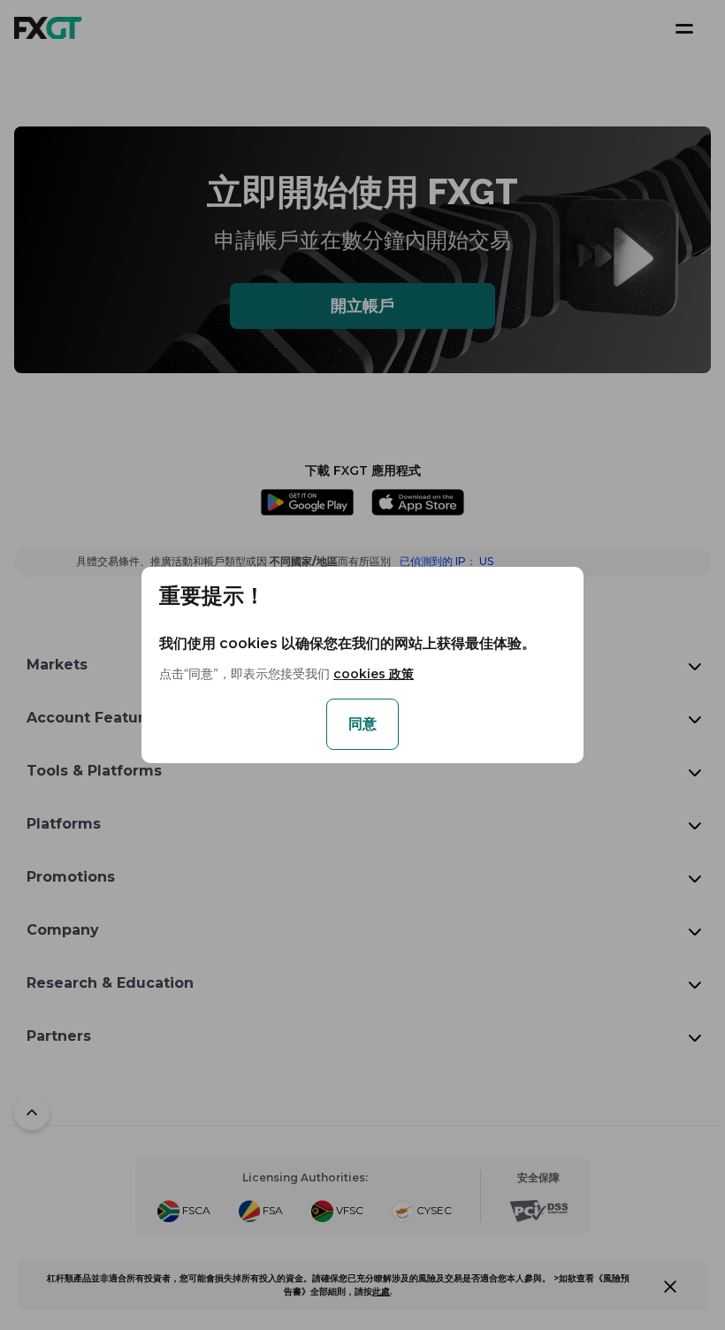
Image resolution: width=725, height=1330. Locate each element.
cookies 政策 (373, 674)
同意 (362, 723)
